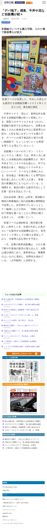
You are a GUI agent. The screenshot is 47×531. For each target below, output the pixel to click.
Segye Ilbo (5, 490)
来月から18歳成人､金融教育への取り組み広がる (21, 310)
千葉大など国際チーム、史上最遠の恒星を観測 (21, 331)
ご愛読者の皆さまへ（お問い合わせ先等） (15, 503)
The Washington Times (9, 487)
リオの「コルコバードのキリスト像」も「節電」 (22, 315)
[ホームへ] (14, 3)
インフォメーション (8, 510)
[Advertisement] (23, 279)
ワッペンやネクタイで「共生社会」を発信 (19, 336)
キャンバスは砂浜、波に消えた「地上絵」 (19, 320)
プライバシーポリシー (9, 520)
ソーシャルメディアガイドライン (13, 523)
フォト (24, 19)
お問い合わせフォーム (9, 506)
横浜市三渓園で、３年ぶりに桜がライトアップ (22, 325)
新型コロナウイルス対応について (13, 499)
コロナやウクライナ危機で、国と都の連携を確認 (22, 304)
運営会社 (5, 516)
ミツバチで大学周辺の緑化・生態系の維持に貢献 (22, 346)
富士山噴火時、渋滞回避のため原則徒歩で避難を (22, 299)
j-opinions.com (7, 513)
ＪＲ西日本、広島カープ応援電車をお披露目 (20, 341)
